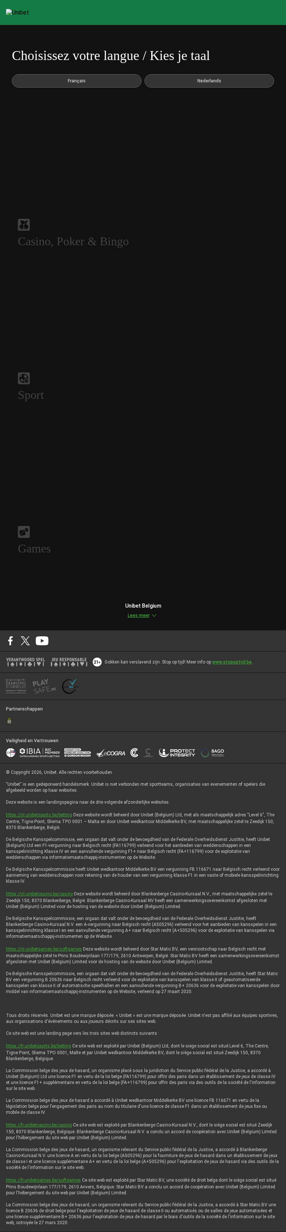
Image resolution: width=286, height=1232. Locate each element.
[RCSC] (9, 720)
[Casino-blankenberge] (148, 752)
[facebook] (10, 640)
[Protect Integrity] (177, 752)
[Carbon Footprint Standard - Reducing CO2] (134, 752)
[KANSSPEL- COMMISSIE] (16, 686)
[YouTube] (42, 640)
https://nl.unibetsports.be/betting (39, 814)
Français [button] (77, 81)
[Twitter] (25, 640)
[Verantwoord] (25, 662)
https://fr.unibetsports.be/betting (38, 1046)
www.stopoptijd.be (232, 662)
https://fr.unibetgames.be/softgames (43, 1180)
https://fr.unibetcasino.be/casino (39, 1125)
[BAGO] (212, 752)
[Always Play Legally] (70, 686)
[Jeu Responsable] (69, 662)
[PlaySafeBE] (44, 686)
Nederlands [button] (209, 81)
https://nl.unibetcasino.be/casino (39, 894)
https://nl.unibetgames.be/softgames (44, 949)
